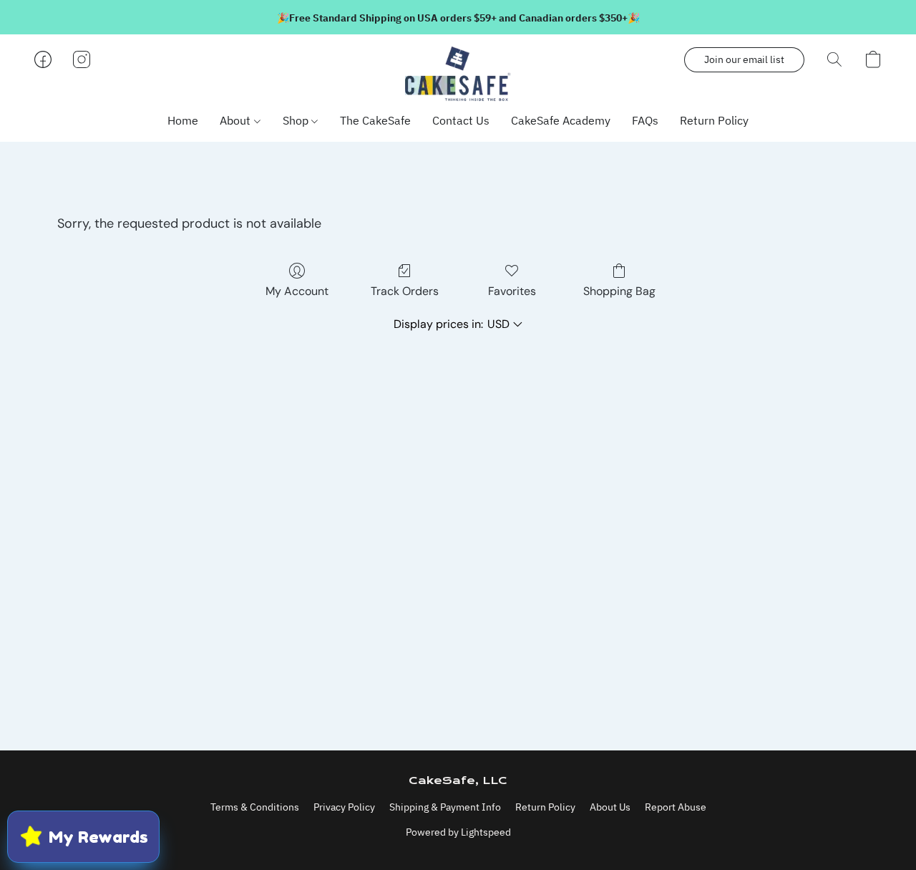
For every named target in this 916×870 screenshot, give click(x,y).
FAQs (645, 120)
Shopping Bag (619, 291)
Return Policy (714, 120)
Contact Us (460, 120)
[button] (458, 73)
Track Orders (405, 291)
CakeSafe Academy (560, 120)
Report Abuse (675, 807)
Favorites (512, 291)
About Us (610, 807)
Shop (297, 120)
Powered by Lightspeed (458, 832)
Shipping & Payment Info (445, 807)
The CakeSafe (375, 120)
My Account (296, 291)
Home (182, 120)
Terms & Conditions (254, 807)
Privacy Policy (344, 807)
